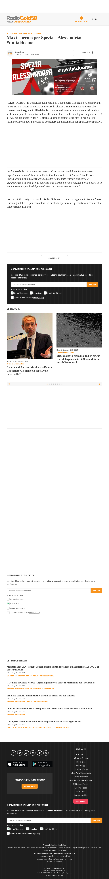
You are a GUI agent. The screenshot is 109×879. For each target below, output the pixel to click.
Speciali (38, 728)
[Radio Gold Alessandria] (22, 18)
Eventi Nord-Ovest (54, 293)
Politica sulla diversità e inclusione (21, 848)
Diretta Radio (81, 787)
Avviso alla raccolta (54, 861)
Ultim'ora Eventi (80, 784)
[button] (99, 384)
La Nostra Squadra (81, 758)
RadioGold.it (61, 868)
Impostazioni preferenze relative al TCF (54, 856)
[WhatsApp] (46, 753)
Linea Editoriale (65, 848)
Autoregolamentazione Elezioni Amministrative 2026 (54, 853)
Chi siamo (80, 754)
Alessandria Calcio (15, 33)
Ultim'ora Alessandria (81, 773)
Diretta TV (80, 791)
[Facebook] (13, 753)
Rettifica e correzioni (57, 850)
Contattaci (80, 801)
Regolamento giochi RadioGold (84, 848)
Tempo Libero (59, 728)
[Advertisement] (54, 146)
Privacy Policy (38, 297)
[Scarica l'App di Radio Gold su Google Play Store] (42, 764)
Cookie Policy (60, 845)
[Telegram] (39, 753)
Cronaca (10, 364)
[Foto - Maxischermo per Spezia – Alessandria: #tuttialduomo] (54, 77)
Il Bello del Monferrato (23, 728)
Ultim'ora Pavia (81, 776)
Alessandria (36, 33)
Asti (67, 728)
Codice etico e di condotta (46, 848)
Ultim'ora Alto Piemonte (80, 780)
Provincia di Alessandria (43, 676)
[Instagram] (32, 753)
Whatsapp (80, 765)
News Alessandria (21, 293)
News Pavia (37, 293)
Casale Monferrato (23, 689)
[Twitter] (19, 753)
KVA (61, 875)
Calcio (27, 33)
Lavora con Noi (80, 795)
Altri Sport (12, 676)
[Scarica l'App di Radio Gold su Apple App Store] (17, 764)
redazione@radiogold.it (63, 873)
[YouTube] (26, 753)
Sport (29, 676)
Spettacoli (47, 728)
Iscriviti (93, 284)
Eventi (9, 728)
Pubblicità (80, 761)
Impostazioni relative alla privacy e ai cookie (54, 859)
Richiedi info (29, 786)
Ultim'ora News (81, 769)
